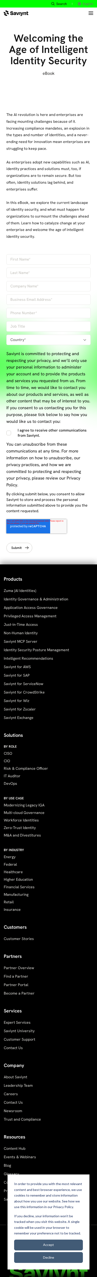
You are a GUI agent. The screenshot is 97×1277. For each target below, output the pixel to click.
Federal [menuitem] (10, 864)
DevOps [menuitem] (10, 783)
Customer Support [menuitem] (19, 1039)
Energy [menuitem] (10, 856)
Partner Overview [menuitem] (19, 967)
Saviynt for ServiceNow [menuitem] (23, 683)
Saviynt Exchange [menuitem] (18, 717)
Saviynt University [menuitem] (19, 1030)
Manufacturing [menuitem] (16, 894)
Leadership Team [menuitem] (18, 1085)
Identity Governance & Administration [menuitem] (36, 599)
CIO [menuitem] (7, 760)
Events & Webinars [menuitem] (20, 1156)
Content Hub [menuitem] (14, 1148)
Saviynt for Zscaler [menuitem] (20, 709)
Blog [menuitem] (7, 1165)
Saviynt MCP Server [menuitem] (20, 641)
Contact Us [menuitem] (13, 1047)
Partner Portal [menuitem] (16, 984)
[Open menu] (91, 13)
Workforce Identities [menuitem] (21, 820)
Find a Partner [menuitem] (16, 976)
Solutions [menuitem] (13, 735)
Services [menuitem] (13, 1011)
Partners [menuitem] (13, 956)
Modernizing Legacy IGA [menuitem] (24, 805)
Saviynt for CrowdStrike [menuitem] (24, 692)
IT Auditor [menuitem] (12, 775)
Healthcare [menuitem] (13, 871)
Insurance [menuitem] (12, 909)
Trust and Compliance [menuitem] (22, 1119)
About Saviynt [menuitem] (15, 1077)
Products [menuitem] (13, 579)
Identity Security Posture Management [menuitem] (36, 649)
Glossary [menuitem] (11, 1173)
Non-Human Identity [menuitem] (21, 633)
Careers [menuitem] (11, 1093)
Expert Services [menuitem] (17, 1022)
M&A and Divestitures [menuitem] (22, 835)
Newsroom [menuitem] (13, 1110)
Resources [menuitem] (14, 1137)
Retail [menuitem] (9, 902)
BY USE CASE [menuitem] (14, 798)
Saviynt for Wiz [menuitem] (16, 700)
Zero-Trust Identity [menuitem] (20, 827)
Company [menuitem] (14, 1065)
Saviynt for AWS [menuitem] (17, 666)
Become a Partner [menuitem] (19, 993)
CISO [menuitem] (8, 753)
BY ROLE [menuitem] (10, 746)
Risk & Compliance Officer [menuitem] (26, 768)
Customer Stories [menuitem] (19, 938)
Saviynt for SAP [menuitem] (17, 675)
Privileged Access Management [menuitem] (30, 616)
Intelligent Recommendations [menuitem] (28, 658)
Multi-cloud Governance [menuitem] (24, 812)
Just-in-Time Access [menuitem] (21, 624)
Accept (48, 1245)
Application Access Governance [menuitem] (31, 607)
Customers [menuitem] (15, 927)
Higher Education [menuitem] (18, 879)
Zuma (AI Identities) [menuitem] (20, 590)
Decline (48, 1257)
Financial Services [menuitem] (19, 886)
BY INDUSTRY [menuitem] (14, 850)
